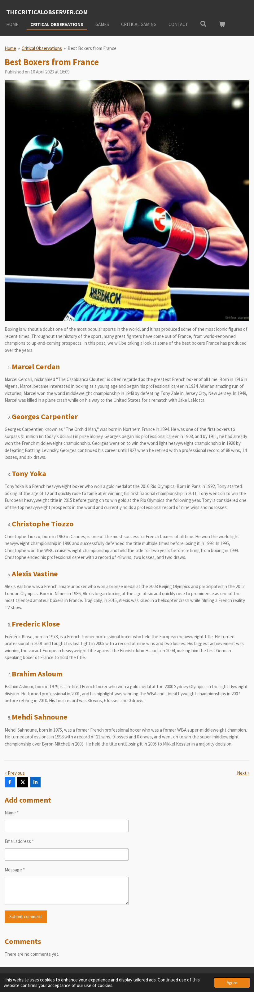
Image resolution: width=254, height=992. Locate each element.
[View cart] (222, 25)
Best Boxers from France (92, 48)
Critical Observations (42, 48)
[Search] (203, 24)
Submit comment (25, 916)
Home (10, 48)
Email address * (19, 841)
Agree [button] (232, 982)
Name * (12, 813)
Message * (15, 870)
